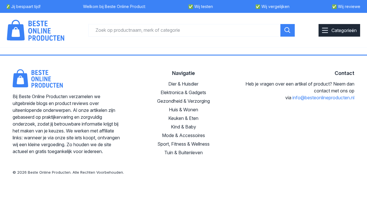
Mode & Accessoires (183, 135)
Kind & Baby (183, 127)
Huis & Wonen (183, 109)
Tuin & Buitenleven (183, 152)
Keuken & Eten (183, 118)
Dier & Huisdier (183, 84)
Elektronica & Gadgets (183, 92)
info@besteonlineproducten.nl (323, 97)
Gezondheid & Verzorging (183, 101)
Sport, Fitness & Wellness (183, 144)
